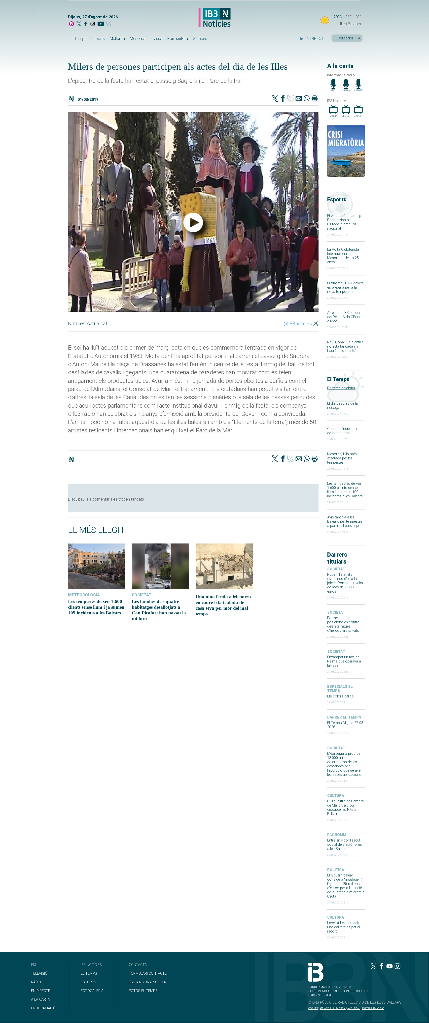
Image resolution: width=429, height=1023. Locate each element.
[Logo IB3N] (214, 17)
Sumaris (200, 38)
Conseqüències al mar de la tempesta (345, 431)
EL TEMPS (89, 973)
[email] (298, 99)
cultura (335, 796)
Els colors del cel (340, 696)
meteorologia (84, 595)
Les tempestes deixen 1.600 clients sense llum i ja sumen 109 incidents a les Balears (345, 489)
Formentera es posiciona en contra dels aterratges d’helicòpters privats (343, 624)
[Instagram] (92, 24)
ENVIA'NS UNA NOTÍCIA (147, 982)
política (335, 870)
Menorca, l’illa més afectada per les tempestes (342, 458)
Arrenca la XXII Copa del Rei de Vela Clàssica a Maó (345, 317)
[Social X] (78, 24)
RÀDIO (36, 982)
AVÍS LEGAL (353, 1008)
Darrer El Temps (344, 717)
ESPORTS (88, 982)
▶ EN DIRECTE (313, 38)
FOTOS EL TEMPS (143, 991)
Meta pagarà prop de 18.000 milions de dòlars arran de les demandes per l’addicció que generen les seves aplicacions (344, 764)
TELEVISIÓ (39, 973)
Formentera (177, 38)
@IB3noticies (298, 324)
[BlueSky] (109, 24)
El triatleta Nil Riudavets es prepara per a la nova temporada (345, 287)
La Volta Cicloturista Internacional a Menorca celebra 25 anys (343, 255)
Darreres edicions (341, 388)
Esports (98, 38)
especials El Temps (340, 689)
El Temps (78, 38)
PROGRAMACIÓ (43, 1008)
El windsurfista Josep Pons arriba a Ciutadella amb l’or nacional (344, 222)
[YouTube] (100, 24)
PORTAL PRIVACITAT (373, 1008)
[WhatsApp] (306, 99)
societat (336, 569)
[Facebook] (85, 24)
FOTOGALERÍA (92, 991)
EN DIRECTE (40, 991)
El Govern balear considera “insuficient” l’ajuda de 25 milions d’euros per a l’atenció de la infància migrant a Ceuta (345, 886)
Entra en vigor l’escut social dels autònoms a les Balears (344, 844)
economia (337, 835)
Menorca (137, 38)
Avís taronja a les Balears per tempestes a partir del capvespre (344, 521)
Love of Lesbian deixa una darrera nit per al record (344, 927)
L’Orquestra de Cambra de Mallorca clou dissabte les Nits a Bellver (345, 807)
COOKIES (313, 1008)
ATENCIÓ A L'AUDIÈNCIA (333, 1008)
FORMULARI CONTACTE (148, 973)
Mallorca (117, 38)
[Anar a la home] (71, 24)
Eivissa (156, 38)
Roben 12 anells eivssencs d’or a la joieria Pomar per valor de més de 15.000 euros (345, 583)
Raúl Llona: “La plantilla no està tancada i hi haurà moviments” (345, 346)
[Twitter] (274, 99)
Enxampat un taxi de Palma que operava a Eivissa (344, 661)
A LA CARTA (40, 999)
